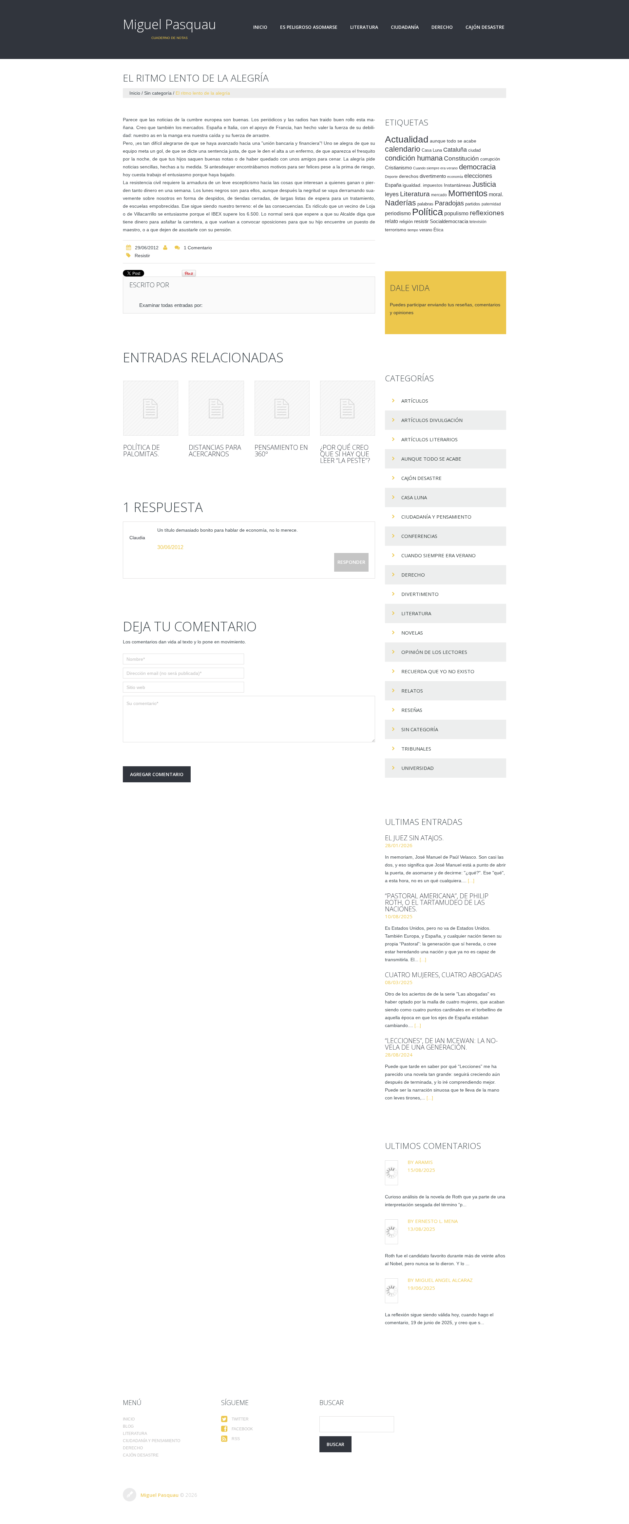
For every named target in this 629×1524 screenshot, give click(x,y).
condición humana (414, 158)
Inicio (260, 27)
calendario (402, 149)
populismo (456, 213)
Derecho (442, 27)
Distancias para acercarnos (215, 450)
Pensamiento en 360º (281, 450)
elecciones (478, 176)
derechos (408, 176)
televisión (477, 221)
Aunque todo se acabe (431, 458)
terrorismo (395, 229)
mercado (439, 195)
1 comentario (198, 247)
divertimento (433, 176)
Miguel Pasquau (169, 24)
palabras (425, 203)
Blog (128, 1426)
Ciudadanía (405, 27)
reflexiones (487, 213)
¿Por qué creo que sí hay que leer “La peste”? (345, 454)
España (393, 185)
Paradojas (449, 203)
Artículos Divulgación (432, 420)
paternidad (491, 204)
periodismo (398, 213)
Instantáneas (457, 185)
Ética (438, 230)
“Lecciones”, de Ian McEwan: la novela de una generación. (441, 1044)
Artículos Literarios (429, 439)
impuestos (433, 185)
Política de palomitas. (141, 450)
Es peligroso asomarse (308, 27)
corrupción (490, 159)
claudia (137, 537)
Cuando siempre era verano (435, 168)
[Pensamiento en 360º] (282, 408)
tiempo (413, 230)
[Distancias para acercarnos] (216, 408)
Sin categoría (158, 93)
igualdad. (412, 185)
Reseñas (411, 710)
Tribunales (416, 748)
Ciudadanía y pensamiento (436, 516)
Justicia (484, 184)
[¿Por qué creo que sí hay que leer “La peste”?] (347, 408)
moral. (496, 194)
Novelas (412, 632)
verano (425, 230)
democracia (477, 167)
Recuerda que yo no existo (437, 671)
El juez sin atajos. (414, 837)
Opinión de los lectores (434, 652)
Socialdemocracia (449, 221)
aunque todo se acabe (453, 141)
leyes (392, 194)
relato (391, 221)
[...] (471, 880)
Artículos (414, 400)
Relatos (412, 690)
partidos (472, 204)
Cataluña (455, 149)
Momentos (467, 193)
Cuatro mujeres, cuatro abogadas (443, 974)
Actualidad (407, 139)
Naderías (400, 203)
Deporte (391, 177)
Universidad (417, 768)
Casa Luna (432, 150)
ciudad (474, 150)
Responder (351, 562)
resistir (142, 255)
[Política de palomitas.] (150, 408)
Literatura (364, 27)
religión (406, 221)
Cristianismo (398, 167)
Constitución (461, 158)
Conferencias (419, 536)
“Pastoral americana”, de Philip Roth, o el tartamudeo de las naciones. (436, 902)
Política (427, 211)
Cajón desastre (485, 27)
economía (455, 177)
